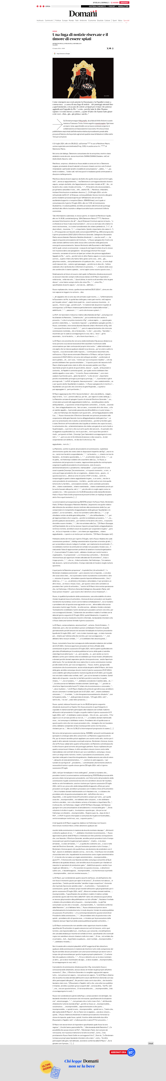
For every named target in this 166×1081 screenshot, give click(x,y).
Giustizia (100, 20)
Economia (92, 20)
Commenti (49, 20)
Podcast (112, 6)
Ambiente (83, 20)
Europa (65, 20)
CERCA (47, 6)
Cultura (107, 20)
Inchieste (40, 20)
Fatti (76, 20)
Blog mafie (83, 121)
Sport (115, 20)
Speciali (126, 20)
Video (120, 20)
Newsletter (123, 6)
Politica (58, 20)
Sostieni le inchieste (97, 6)
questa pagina (100, 123)
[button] (107, 48)
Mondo (71, 20)
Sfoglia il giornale (101, 2)
